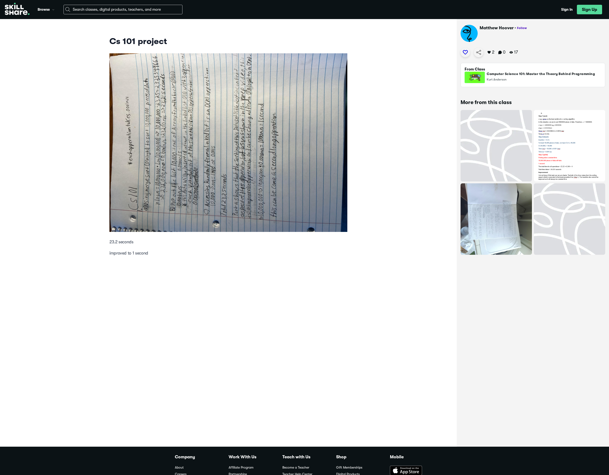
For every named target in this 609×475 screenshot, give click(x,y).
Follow (522, 28)
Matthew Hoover (497, 27)
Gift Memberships (349, 467)
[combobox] (123, 9)
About (179, 467)
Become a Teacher (295, 467)
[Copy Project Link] (478, 52)
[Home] (17, 9)
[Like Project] (465, 52)
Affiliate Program (241, 467)
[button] (53, 9)
